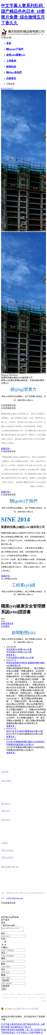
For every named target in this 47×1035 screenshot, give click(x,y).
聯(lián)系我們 (14, 72)
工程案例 (11, 60)
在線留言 (11, 78)
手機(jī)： (5, 947)
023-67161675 (7, 88)
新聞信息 (11, 66)
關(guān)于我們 (14, 49)
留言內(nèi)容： (9, 925)
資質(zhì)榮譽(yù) (15, 54)
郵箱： (4, 964)
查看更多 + (11, 655)
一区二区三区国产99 (34, 1030)
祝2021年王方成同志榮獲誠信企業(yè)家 (24, 731)
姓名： (4, 933)
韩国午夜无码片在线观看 (12, 1030)
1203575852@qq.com (15, 898)
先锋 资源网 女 (36, 1032)
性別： (4, 939)
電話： (4, 953)
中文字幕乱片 (22, 1032)
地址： (4, 969)
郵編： (4, 975)
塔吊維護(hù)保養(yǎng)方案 (19, 649)
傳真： (4, 958)
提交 (3, 989)
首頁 (8, 43)
